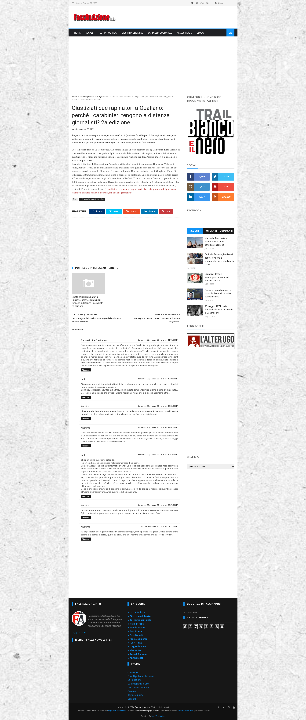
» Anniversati (135, 657)
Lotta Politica (108, 33)
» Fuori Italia (134, 642)
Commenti (226, 230)
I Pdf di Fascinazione (138, 687)
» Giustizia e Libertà (139, 616)
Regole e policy (135, 694)
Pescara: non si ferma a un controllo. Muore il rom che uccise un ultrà (218, 293)
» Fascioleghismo (137, 638)
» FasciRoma (134, 631)
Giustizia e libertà (132, 33)
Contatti (131, 698)
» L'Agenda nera (136, 646)
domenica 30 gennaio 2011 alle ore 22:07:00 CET (158, 505)
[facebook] (188, 3)
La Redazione (134, 679)
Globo (200, 33)
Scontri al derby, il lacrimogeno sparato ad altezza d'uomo (217, 277)
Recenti (195, 230)
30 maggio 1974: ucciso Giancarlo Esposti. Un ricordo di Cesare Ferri (219, 309)
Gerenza (131, 691)
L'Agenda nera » (83, 40)
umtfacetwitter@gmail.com (147, 710)
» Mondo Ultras (136, 627)
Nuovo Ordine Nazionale (94, 340)
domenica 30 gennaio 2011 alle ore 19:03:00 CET (158, 455)
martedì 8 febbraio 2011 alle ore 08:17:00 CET (159, 527)
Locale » (90, 33)
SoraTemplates (158, 716)
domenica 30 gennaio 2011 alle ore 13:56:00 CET (158, 428)
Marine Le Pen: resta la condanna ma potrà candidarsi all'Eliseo (216, 241)
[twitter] (192, 3)
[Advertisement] (176, 17)
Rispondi (86, 370)
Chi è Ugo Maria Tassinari (140, 675)
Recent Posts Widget (190, 612)
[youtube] (197, 3)
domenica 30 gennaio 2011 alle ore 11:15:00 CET (158, 340)
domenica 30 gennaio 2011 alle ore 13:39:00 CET (158, 379)
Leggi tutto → (79, 632)
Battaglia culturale (160, 33)
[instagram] (207, 3)
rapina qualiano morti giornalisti (94, 96)
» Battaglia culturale (139, 619)
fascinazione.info (185, 710)
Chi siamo (132, 672)
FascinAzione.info (142, 707)
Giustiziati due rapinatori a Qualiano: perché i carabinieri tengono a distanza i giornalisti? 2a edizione (87, 301)
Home (77, 33)
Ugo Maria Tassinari (117, 710)
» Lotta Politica (136, 612)
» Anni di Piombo (137, 654)
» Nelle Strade (135, 623)
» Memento (134, 650)
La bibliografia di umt (138, 683)
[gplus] (202, 3)
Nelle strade (184, 33)
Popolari (211, 230)
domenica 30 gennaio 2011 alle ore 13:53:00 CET (158, 406)
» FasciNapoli (135, 635)
